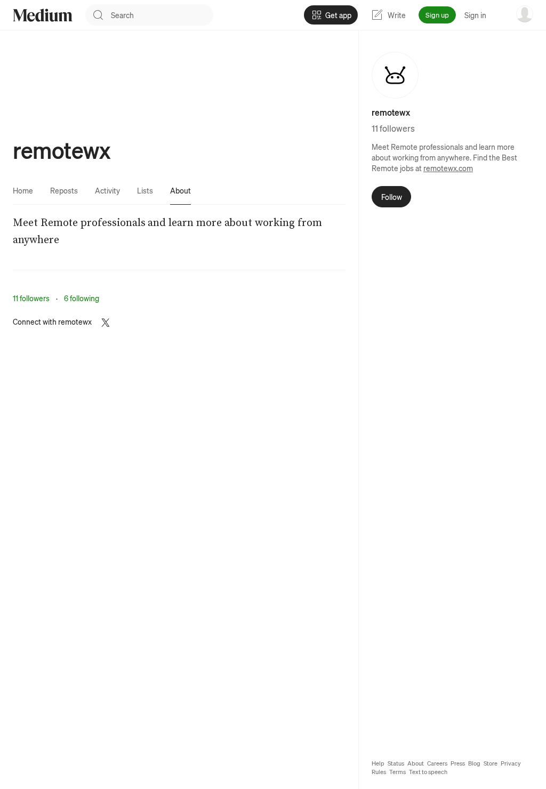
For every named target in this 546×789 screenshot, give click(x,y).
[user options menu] (524, 13)
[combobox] (162, 15)
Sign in (475, 15)
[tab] (23, 190)
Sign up (437, 14)
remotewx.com (448, 168)
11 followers (31, 298)
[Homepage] (43, 15)
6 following (81, 298)
